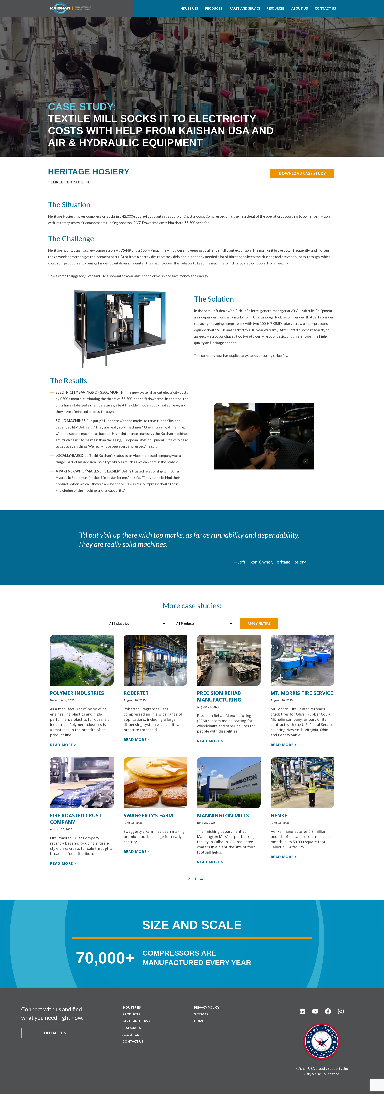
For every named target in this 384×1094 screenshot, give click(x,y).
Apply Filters (259, 623)
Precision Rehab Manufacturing (219, 696)
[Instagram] (340, 1011)
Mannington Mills (223, 815)
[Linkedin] (302, 1011)
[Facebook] (328, 1011)
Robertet (136, 693)
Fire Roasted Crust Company (76, 818)
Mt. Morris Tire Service (302, 693)
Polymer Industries (77, 693)
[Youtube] (315, 1011)
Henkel (280, 815)
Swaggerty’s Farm (148, 815)
